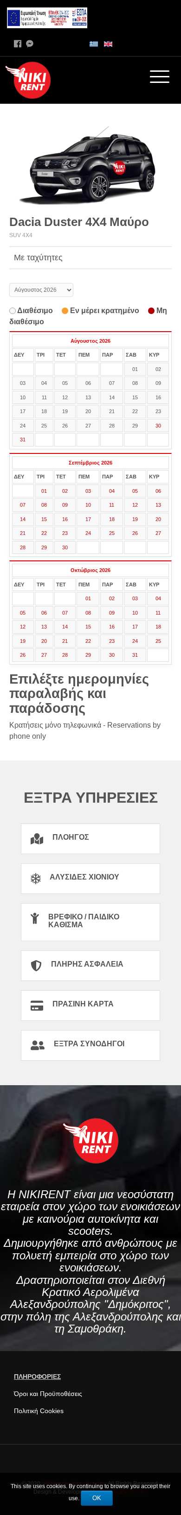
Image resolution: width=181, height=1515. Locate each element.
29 (44, 547)
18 (112, 519)
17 (88, 519)
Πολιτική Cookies (39, 1410)
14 (23, 519)
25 (112, 533)
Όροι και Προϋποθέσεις (48, 1393)
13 (158, 505)
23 (65, 533)
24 (88, 533)
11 (111, 505)
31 (23, 439)
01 (44, 491)
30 (158, 425)
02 (65, 491)
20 (158, 519)
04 (112, 491)
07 (23, 505)
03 (88, 491)
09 (65, 505)
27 (158, 533)
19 (135, 519)
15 (44, 519)
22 (44, 533)
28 (23, 547)
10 (88, 505)
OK (96, 1498)
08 (44, 505)
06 (158, 491)
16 (65, 519)
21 (23, 533)
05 (135, 491)
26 (135, 533)
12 (135, 505)
